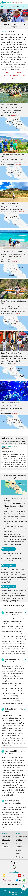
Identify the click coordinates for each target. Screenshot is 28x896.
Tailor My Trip (12, 892)
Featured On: (14, 872)
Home (3, 31)
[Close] (21, 892)
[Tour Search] (24, 6)
